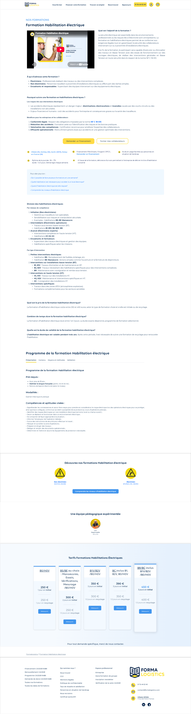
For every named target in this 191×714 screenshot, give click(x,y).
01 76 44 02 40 (140, 4)
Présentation (31, 360)
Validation (71, 360)
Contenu (42, 360)
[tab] (31, 360)
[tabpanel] (85, 404)
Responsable (95, 532)
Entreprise (100, 673)
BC (131, 484)
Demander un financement (88, 154)
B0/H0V (57, 484)
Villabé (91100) (146, 698)
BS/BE (63, 484)
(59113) (56, 152)
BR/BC (136, 484)
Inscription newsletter (104, 680)
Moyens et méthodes (56, 360)
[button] (78, 141)
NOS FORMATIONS (37, 19)
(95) (45, 152)
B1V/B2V (126, 484)
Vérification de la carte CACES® (108, 683)
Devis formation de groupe (106, 676)
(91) (35, 152)
